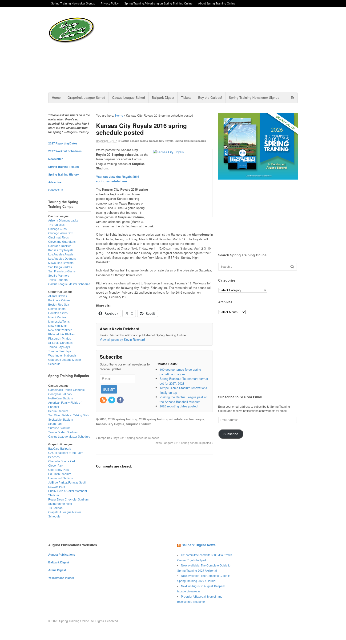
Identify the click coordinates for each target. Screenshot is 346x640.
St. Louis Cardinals (60, 343)
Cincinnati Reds (58, 237)
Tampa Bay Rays (59, 347)
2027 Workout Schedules (65, 151)
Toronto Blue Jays (59, 351)
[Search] (292, 267)
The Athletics (56, 224)
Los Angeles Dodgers (62, 258)
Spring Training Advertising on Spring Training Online (158, 3)
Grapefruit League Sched (86, 97)
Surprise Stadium (139, 424)
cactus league (194, 419)
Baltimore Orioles (59, 300)
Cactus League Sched (128, 97)
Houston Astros (58, 313)
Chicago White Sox (60, 233)
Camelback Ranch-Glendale (66, 390)
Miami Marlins (57, 317)
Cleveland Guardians (62, 241)
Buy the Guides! (210, 97)
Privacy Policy (110, 3)
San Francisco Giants (62, 271)
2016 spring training (122, 419)
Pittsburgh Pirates (59, 338)
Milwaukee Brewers (60, 263)
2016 (103, 419)
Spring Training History (63, 174)
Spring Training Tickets (63, 166)
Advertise (54, 182)
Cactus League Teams (134, 141)
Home (56, 97)
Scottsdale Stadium (60, 419)
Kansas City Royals (161, 141)
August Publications (61, 554)
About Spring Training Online (216, 3)
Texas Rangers (58, 280)
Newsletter (55, 159)
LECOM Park (56, 486)
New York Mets (57, 326)
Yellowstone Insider (61, 578)
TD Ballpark (55, 508)
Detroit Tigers (56, 309)
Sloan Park (55, 424)
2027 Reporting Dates (62, 143)
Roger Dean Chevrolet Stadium (68, 499)
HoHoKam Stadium (60, 398)
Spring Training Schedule (190, 141)
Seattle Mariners (58, 275)
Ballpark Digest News (198, 544)
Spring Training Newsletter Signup (73, 3)
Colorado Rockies (59, 246)
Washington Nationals (62, 355)
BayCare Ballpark (59, 448)
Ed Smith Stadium (59, 474)
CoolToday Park (58, 470)
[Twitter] (112, 400)
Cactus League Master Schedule (69, 284)
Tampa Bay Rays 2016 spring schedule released (128, 438)
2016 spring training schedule (160, 419)
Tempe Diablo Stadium (62, 432)
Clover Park (55, 465)
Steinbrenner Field (60, 503)
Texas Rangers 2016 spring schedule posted (183, 443)
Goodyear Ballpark (60, 394)
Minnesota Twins (59, 321)
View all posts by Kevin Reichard (124, 339)
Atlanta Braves (57, 296)
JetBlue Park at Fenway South (67, 482)
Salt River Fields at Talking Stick (68, 415)
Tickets (186, 97)
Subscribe (230, 434)
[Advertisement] (210, 50)
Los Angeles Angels (60, 254)
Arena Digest (57, 570)
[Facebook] (120, 400)
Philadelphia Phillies (61, 334)
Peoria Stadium (58, 411)
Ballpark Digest (163, 97)
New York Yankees (60, 330)
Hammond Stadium (60, 478)
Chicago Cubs (57, 229)
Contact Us (55, 190)
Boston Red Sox (58, 304)
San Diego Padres (60, 267)
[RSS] (103, 400)
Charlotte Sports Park (62, 461)
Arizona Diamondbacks (63, 220)
